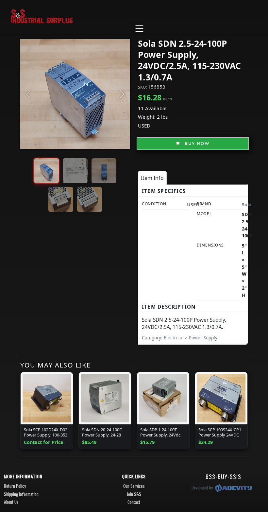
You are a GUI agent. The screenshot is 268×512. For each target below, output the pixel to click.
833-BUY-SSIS (223, 476)
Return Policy (15, 486)
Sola (247, 204)
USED (144, 125)
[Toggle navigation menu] (139, 29)
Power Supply (203, 337)
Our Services (134, 486)
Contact (133, 502)
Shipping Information (21, 494)
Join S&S (134, 494)
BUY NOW (196, 143)
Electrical (174, 337)
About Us (11, 502)
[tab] (152, 178)
